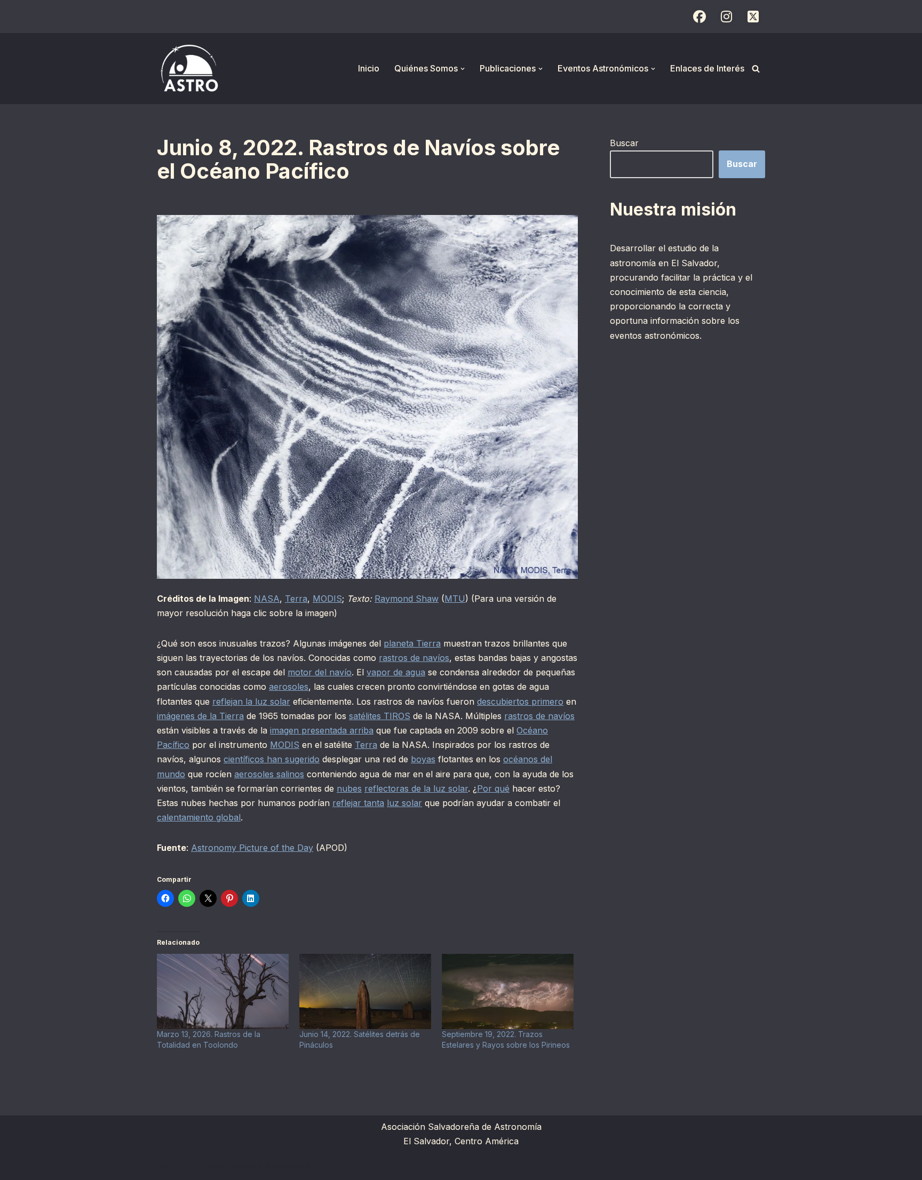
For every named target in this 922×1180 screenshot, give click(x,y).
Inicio (368, 68)
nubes (349, 788)
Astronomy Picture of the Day (252, 847)
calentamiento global (199, 817)
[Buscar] (756, 69)
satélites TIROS (379, 716)
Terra (296, 598)
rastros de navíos (414, 657)
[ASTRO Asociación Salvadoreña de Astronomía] (189, 68)
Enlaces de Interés (707, 68)
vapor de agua (396, 672)
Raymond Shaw (407, 598)
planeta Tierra (412, 643)
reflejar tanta (358, 803)
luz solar (404, 803)
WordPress (287, 1166)
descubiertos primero (520, 701)
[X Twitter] (752, 16)
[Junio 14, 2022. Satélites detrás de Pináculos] (365, 991)
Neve (167, 1166)
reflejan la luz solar (251, 701)
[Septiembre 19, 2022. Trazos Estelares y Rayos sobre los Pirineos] (508, 991)
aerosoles (288, 686)
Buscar (624, 143)
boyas (423, 759)
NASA (267, 598)
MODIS (327, 598)
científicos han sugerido (272, 759)
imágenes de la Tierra (200, 716)
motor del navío (320, 672)
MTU (454, 598)
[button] (462, 69)
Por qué (493, 788)
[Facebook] (699, 16)
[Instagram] (726, 16)
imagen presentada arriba (321, 730)
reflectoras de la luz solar (416, 788)
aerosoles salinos (269, 774)
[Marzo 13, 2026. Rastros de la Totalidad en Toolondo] (223, 991)
